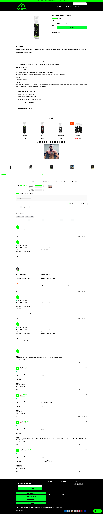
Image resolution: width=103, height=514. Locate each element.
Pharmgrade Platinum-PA (88, 173)
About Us (62, 486)
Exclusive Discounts (64, 490)
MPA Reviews (63, 488)
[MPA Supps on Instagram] (80, 484)
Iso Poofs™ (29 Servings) (68, 173)
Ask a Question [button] (73, 203)
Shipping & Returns (64, 494)
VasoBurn (3, 173)
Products (67, 6)
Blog (73, 6)
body (27, 216)
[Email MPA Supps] (82, 484)
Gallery (49, 494)
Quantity (53, 25)
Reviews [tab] (18, 207)
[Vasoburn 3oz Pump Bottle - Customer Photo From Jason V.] (50, 186)
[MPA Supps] (21, 6)
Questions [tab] (26, 207)
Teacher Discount (31, 499)
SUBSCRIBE (30, 489)
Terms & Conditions (64, 496)
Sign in (70, 3)
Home (48, 484)
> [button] (57, 475)
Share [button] (18, 236)
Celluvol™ (44, 173)
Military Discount (31, 493)
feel (23, 216)
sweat (31, 216)
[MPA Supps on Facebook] (75, 484)
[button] (69, 23)
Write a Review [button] (83, 203)
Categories (60, 6)
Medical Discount (31, 503)
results (18, 216)
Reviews (49, 492)
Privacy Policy (63, 492)
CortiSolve (24, 173)
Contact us (49, 490)
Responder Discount (31, 496)
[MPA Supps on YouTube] (78, 484)
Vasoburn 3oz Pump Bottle (20, 233)
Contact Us (77, 6)
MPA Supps (20, 510)
